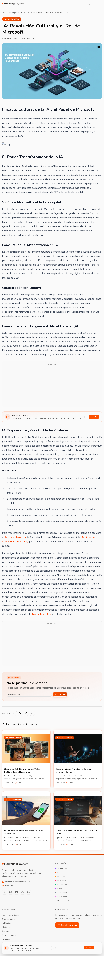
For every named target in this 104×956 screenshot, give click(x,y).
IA (58, 872)
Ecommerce (62, 884)
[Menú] (99, 3)
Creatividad (62, 897)
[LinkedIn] (16, 892)
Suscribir (94, 417)
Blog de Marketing (15, 537)
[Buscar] (88, 3)
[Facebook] (22, 892)
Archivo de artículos (10, 915)
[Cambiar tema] (94, 3)
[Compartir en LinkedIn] (20, 713)
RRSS (59, 888)
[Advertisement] (52, 386)
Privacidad (6, 939)
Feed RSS (9, 885)
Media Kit (6, 927)
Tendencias (62, 868)
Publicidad (61, 880)
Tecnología (62, 892)
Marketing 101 (63, 901)
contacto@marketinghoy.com (17, 882)
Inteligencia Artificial (18, 12)
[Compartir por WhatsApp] (26, 713)
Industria (61, 876)
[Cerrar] (97, 948)
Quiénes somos (8, 919)
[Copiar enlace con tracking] (32, 713)
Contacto (6, 931)
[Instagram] (10, 892)
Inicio (4, 12)
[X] (4, 892)
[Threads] (28, 892)
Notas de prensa (9, 935)
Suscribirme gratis (69, 925)
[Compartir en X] (14, 713)
